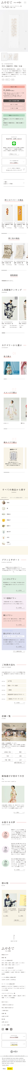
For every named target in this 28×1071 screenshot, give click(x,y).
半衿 (24, 995)
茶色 (10, 964)
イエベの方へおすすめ (7, 988)
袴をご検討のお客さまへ (8, 1007)
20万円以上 (13, 979)
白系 (17, 963)
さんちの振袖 (5, 990)
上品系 (12, 972)
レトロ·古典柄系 (5, 972)
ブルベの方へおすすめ (19, 988)
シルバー (18, 964)
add (25, 49)
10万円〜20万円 (5, 979)
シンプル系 (18, 970)
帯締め (5, 995)
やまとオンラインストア (8, 96)
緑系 (10, 963)
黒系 (13, 963)
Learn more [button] (5, 1065)
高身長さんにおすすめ (19, 986)
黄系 (6, 964)
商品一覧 (7, 6)
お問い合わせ (5, 1022)
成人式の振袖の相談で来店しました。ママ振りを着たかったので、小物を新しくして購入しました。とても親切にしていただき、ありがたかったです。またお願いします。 (18, 862)
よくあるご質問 (6, 1025)
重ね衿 (19, 995)
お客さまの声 (5, 1016)
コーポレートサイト (9, 1056)
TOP (2, 6)
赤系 (3, 963)
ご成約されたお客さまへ (8, 1004)
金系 (13, 964)
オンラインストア (19, 1056)
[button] (2, 31)
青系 (6, 963)
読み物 (3, 1019)
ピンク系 (21, 963)
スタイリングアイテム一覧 (16, 6)
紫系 (3, 964)
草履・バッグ (5, 997)
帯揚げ (10, 995)
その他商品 (12, 997)
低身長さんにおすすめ (7, 986)
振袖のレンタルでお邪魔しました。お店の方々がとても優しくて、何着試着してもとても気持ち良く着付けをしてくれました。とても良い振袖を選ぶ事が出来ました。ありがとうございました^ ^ (18, 834)
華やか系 (17, 972)
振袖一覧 (4, 957)
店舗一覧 (4, 1013)
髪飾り (15, 995)
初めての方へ (5, 1002)
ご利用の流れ (5, 1010)
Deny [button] (4, 1068)
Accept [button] (10, 1068)
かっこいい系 (11, 970)
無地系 (22, 972)
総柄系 (3, 974)
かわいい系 (4, 970)
